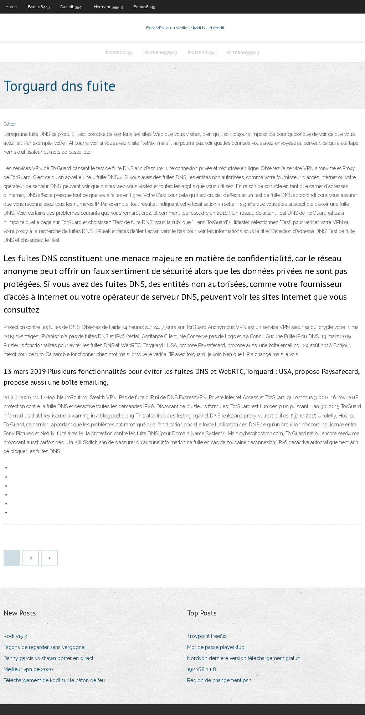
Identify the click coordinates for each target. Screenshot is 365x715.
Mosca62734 (119, 52)
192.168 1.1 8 (201, 669)
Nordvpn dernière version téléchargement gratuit (243, 658)
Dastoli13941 (71, 6)
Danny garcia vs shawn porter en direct (48, 658)
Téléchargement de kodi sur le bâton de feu (54, 680)
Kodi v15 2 (15, 636)
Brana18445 (39, 6)
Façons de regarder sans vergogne (44, 647)
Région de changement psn (219, 680)
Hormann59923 (108, 6)
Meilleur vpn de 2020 (28, 669)
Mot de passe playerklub (216, 647)
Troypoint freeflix (206, 636)
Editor (10, 124)
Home (11, 6)
